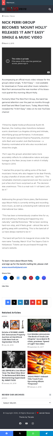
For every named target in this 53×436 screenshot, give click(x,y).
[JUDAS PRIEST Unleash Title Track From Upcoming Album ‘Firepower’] (39, 362)
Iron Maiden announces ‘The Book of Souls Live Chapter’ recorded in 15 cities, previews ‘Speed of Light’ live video (39, 339)
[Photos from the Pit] (16, 9)
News (12, 16)
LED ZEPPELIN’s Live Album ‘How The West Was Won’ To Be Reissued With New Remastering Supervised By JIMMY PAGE (13, 375)
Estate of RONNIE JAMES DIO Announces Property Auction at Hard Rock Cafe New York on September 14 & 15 (13, 337)
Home (6, 16)
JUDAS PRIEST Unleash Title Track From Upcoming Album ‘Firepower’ (38, 380)
